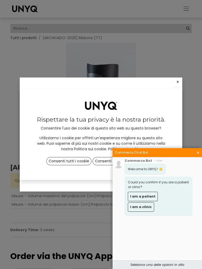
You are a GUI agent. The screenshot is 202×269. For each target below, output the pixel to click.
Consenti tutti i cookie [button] (69, 161)
